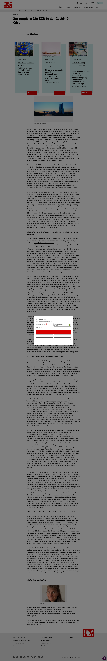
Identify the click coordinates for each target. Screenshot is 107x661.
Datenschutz (56, 342)
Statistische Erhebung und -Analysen (60, 325)
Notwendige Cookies (40, 324)
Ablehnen (44, 335)
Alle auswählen (54, 331)
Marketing (38, 327)
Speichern (62, 335)
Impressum (50, 342)
